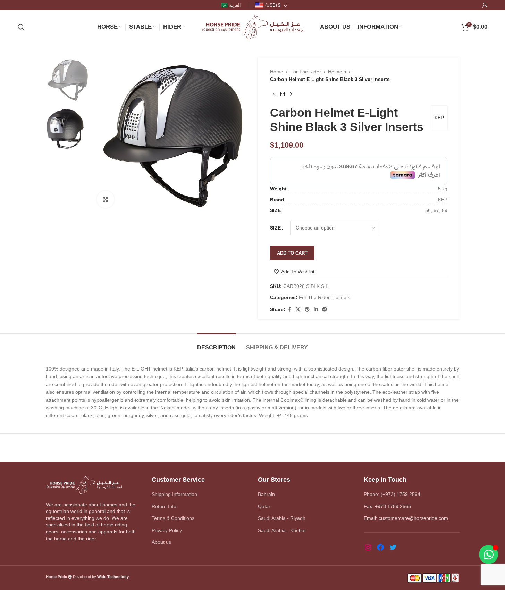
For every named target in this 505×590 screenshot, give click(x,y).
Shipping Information (174, 494)
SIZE (275, 228)
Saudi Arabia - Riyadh (281, 518)
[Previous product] (274, 94)
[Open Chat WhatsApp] (488, 554)
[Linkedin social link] (316, 309)
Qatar (264, 506)
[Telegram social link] (324, 309)
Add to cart (292, 253)
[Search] (21, 27)
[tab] (216, 344)
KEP (439, 118)
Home (276, 71)
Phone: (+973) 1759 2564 (392, 494)
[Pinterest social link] (307, 309)
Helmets (337, 71)
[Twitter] (393, 547)
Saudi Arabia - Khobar (282, 530)
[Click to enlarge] (105, 199)
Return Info (164, 506)
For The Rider (305, 71)
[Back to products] (282, 94)
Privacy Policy (167, 530)
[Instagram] (368, 547)
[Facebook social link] (289, 309)
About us (161, 542)
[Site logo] (253, 26)
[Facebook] (380, 547)
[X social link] (298, 309)
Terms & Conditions (173, 518)
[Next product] (291, 94)
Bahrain (266, 494)
